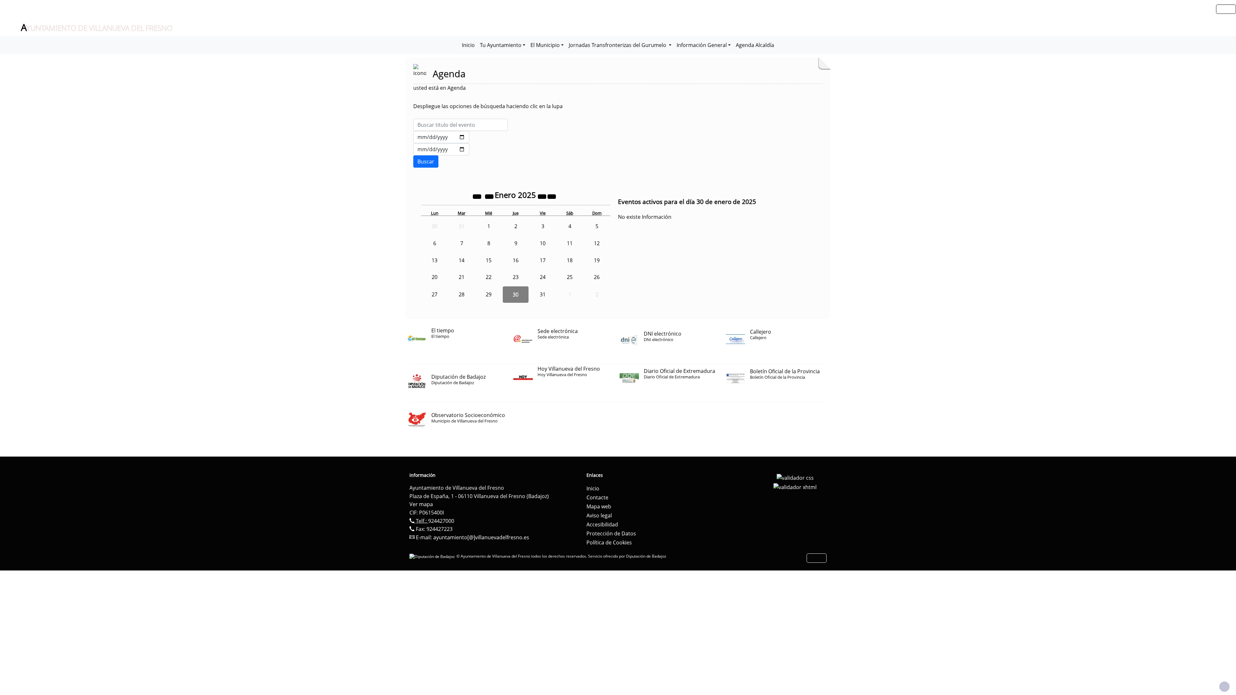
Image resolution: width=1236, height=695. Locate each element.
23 (516, 277)
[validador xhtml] (795, 486)
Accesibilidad (602, 524)
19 (597, 260)
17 (543, 260)
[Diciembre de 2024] (490, 195)
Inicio (468, 45)
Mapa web (598, 506)
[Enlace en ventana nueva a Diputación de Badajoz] (432, 556)
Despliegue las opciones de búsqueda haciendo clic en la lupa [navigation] (488, 106)
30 (516, 294)
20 (434, 277)
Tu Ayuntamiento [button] (500, 45)
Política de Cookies (609, 542)
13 (434, 260)
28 (461, 294)
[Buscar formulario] (425, 161)
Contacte (597, 497)
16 (516, 260)
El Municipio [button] (545, 45)
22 (489, 277)
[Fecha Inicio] (441, 137)
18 (570, 260)
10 (543, 243)
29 (489, 294)
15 (489, 260)
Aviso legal (599, 515)
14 (461, 260)
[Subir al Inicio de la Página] (1224, 686)
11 (570, 243)
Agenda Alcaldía (755, 45)
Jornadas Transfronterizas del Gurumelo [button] (618, 45)
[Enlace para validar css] (795, 477)
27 (434, 294)
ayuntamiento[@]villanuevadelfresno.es (481, 537)
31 (543, 294)
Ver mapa (421, 504)
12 (597, 243)
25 (570, 277)
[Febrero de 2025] (552, 195)
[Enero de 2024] (477, 195)
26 (597, 277)
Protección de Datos (611, 533)
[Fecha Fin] (441, 149)
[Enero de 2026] (543, 195)
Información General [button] (702, 45)
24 (543, 277)
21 (461, 277)
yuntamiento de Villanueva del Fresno (97, 27)
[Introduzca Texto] (460, 125)
